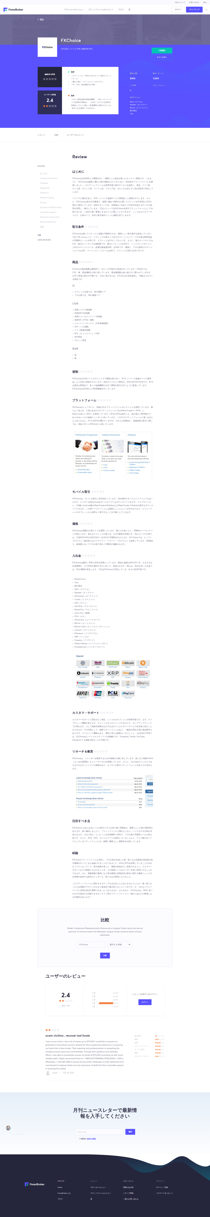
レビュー (41, 135)
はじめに (44, 174)
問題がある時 (128, 1187)
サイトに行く (162, 57)
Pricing (43, 203)
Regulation (45, 188)
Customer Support (48, 212)
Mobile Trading (47, 198)
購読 (130, 1132)
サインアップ (194, 9)
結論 (42, 227)
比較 (56, 135)
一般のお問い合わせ (131, 1199)
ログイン (178, 9)
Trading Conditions (48, 178)
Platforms (44, 193)
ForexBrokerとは (64, 1193)
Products (44, 183)
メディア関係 (128, 1193)
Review (41, 166)
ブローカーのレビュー (73, 10)
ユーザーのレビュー (75, 135)
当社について (180, 2)
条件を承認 (91, 1139)
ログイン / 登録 (162, 1187)
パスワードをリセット (164, 1193)
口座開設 (162, 50)
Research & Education (50, 217)
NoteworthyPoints (48, 222)
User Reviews (44, 240)
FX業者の (87, 1139)
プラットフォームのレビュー (100, 10)
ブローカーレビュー (98, 1187)
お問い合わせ (194, 2)
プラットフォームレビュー (100, 1193)
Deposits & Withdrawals (50, 208)
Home (60, 1187)
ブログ (121, 10)
